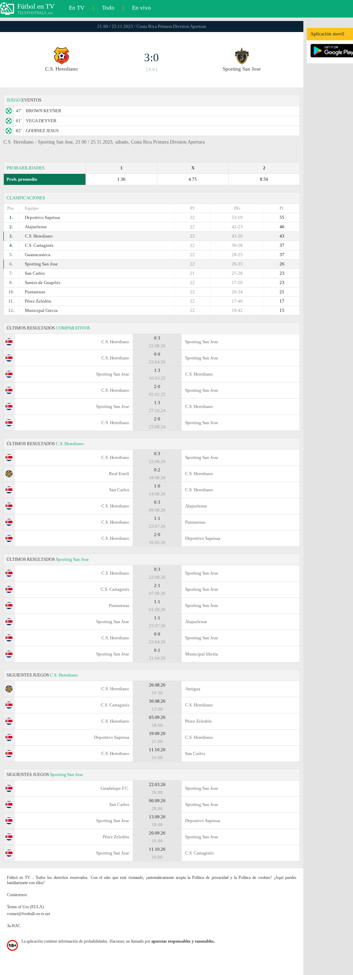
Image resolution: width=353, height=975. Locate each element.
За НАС (13, 925)
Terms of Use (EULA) (25, 906)
